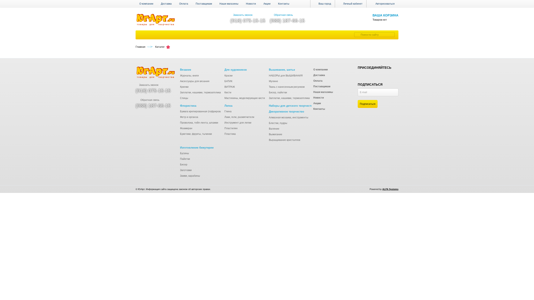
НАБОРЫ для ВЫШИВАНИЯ (286, 75)
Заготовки (186, 170)
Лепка (228, 105)
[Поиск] (357, 34)
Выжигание (275, 134)
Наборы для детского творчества (291, 105)
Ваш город (324, 3)
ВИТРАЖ (229, 86)
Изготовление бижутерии (197, 147)
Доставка (166, 3)
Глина (228, 111)
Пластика (230, 133)
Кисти (227, 92)
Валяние (274, 128)
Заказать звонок (242, 15)
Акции (267, 3)
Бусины (184, 153)
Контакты (283, 3)
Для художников (235, 69)
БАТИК (228, 81)
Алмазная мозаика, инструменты (288, 117)
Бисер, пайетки (278, 92)
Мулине (273, 81)
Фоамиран (186, 128)
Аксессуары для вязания (194, 81)
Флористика (188, 105)
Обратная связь (283, 15)
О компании (146, 3)
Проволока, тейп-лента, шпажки (199, 122)
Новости (251, 3)
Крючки (184, 86)
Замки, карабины (190, 175)
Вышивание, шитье (282, 69)
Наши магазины (228, 3)
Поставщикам (204, 3)
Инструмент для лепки (237, 122)
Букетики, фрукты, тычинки (196, 133)
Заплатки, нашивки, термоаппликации (202, 92)
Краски (228, 75)
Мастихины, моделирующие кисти (244, 98)
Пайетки (185, 159)
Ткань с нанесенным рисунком (287, 86)
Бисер (183, 164)
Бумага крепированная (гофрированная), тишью (209, 111)
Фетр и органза (189, 117)
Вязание (185, 69)
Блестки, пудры (278, 123)
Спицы (184, 98)
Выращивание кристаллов (284, 140)
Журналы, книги (189, 75)
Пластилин (231, 128)
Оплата (183, 3)
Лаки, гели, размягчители (239, 117)
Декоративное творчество (286, 111)
